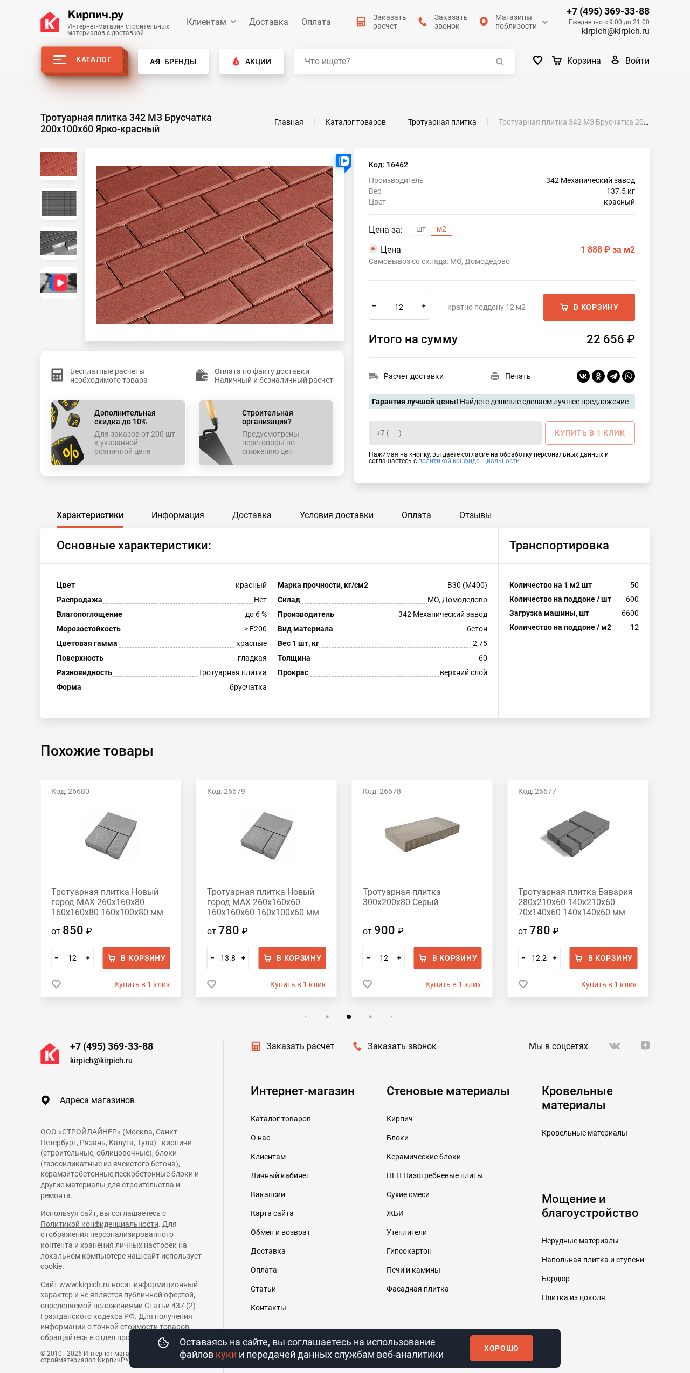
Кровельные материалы (584, 1133)
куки (226, 1354)
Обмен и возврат (280, 1232)
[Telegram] (613, 376)
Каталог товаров (281, 1118)
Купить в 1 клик (142, 984)
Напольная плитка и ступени (593, 1259)
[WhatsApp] (628, 376)
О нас (260, 1137)
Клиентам (206, 22)
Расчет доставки (414, 376)
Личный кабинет (280, 1175)
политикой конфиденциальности (469, 461)
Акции (258, 61)
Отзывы (475, 515)
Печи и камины (413, 1270)
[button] (305, 1017)
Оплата (316, 22)
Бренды (180, 61)
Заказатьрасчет (389, 21)
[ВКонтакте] (583, 376)
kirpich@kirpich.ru (616, 31)
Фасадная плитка (418, 1288)
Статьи (263, 1288)
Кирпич (400, 1118)
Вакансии (268, 1194)
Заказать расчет (300, 1046)
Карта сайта (272, 1213)
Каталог (94, 59)
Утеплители (407, 1232)
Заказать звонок (402, 1046)
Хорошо (501, 1348)
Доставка (268, 22)
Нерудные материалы (580, 1240)
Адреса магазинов (97, 1100)
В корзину (596, 307)
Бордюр (556, 1278)
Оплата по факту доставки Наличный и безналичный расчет (274, 375)
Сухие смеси (408, 1194)
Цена (508, 249)
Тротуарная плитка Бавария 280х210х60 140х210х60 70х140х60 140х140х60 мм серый (575, 902)
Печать (518, 376)
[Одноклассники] (598, 376)
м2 (441, 229)
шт (421, 229)
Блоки (398, 1137)
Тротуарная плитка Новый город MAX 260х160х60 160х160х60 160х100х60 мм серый (263, 902)
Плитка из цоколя (573, 1297)
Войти (637, 61)
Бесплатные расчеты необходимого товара (109, 375)
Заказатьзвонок (451, 21)
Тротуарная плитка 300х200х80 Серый (402, 897)
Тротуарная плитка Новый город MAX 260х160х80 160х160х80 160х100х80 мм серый (107, 902)
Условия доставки (337, 515)
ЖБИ (395, 1213)
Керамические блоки (424, 1156)
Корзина (584, 61)
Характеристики (90, 515)
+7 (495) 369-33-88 (608, 11)
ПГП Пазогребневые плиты (435, 1175)
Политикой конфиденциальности (99, 1224)
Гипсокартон (409, 1251)
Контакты (268, 1307)
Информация (177, 515)
